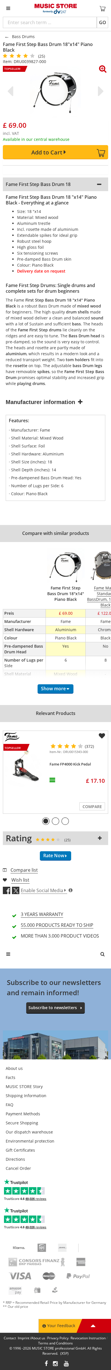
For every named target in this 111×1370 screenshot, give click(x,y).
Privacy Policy (58, 1338)
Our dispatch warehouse (29, 1132)
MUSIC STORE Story (24, 1086)
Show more (53, 688)
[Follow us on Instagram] (56, 1364)
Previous (11, 91)
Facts (10, 1077)
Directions (15, 1159)
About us (14, 1068)
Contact (10, 1338)
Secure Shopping (22, 1123)
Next (99, 91)
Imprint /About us (31, 1338)
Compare (92, 806)
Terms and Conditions (55, 1343)
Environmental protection (30, 1141)
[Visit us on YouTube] (67, 1364)
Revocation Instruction (88, 1338)
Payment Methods (23, 1113)
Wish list (20, 880)
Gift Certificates (20, 1150)
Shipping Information (26, 1095)
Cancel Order (18, 1168)
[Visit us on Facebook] (46, 1364)
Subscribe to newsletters (52, 1007)
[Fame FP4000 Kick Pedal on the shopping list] (102, 736)
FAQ (9, 1104)
